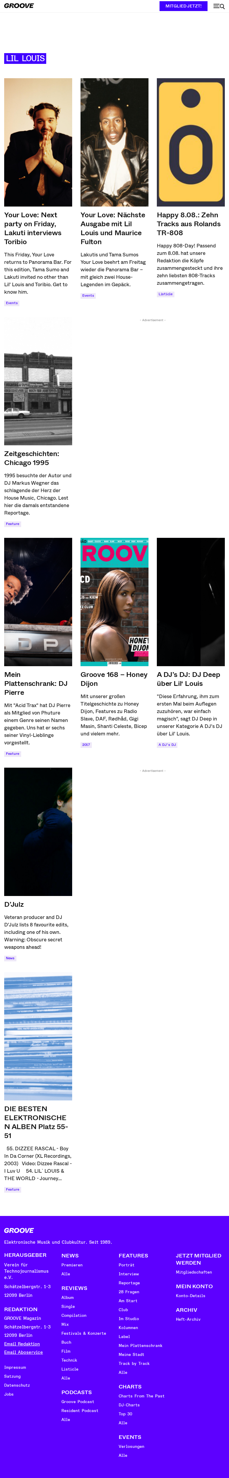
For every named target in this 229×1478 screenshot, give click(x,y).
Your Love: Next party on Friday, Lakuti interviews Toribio (32, 228)
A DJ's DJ (167, 745)
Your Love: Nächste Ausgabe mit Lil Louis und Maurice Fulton (113, 228)
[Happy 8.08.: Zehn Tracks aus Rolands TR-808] (191, 142)
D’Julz (14, 904)
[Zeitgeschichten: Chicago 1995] (38, 381)
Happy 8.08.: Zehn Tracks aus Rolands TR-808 (188, 224)
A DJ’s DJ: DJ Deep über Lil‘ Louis (188, 679)
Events (12, 303)
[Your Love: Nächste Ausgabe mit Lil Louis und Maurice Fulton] (114, 142)
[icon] (219, 6)
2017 (86, 745)
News (10, 958)
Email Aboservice (23, 1352)
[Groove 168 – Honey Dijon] (114, 602)
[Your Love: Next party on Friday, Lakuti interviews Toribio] (38, 142)
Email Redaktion (22, 1344)
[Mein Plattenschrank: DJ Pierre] (38, 602)
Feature (12, 524)
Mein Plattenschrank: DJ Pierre (35, 683)
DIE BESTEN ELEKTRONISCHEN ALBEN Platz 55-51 (36, 1122)
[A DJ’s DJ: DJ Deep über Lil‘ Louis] (191, 602)
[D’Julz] (38, 832)
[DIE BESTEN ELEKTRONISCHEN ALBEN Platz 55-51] (38, 1036)
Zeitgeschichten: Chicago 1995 (31, 458)
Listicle (166, 294)
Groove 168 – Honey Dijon (114, 679)
